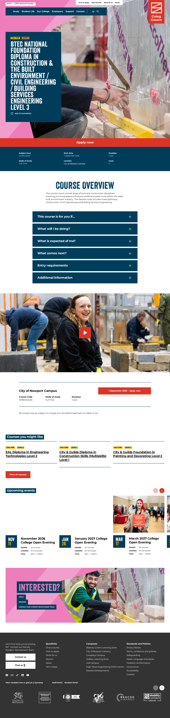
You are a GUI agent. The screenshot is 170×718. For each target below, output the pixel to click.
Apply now (85, 142)
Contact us (20, 657)
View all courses (18, 474)
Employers (57, 11)
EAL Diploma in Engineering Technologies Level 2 (27, 454)
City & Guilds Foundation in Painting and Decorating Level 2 (137, 454)
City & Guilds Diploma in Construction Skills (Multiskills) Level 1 (82, 456)
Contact (80, 11)
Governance (133, 667)
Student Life (28, 11)
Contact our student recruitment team (36, 607)
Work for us (108, 2)
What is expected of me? (56, 241)
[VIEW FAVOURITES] (152, 714)
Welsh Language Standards (140, 659)
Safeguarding (133, 655)
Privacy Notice (134, 647)
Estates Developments (97, 670)
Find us (19, 665)
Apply (21, 597)
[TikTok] (17, 675)
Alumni (49, 659)
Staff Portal (57, 682)
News (117, 2)
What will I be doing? (53, 229)
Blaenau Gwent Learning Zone (101, 647)
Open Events (96, 2)
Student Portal (71, 682)
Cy (93, 11)
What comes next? (51, 253)
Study (16, 11)
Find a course (52, 647)
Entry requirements (52, 265)
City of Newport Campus (74, 163)
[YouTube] (28, 675)
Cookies (130, 674)
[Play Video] (85, 332)
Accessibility (133, 670)
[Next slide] (161, 490)
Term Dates (51, 667)
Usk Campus (92, 663)
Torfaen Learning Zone (97, 659)
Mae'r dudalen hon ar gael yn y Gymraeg (24, 682)
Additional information (54, 277)
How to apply (84, 2)
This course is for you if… (56, 216)
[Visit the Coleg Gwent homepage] (156, 12)
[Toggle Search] (97, 11)
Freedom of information (138, 663)
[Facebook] (7, 675)
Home (9, 4)
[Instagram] (12, 675)
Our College (43, 11)
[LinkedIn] (22, 675)
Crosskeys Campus (95, 655)
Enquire (22, 602)
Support (70, 11)
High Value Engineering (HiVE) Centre (105, 667)
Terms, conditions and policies (141, 651)
